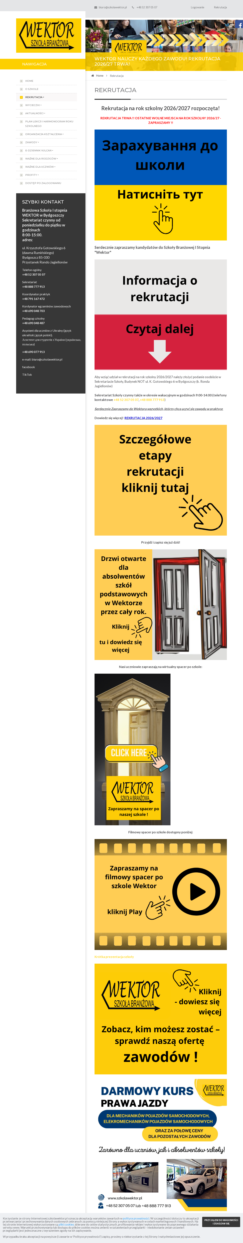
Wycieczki (32, 105)
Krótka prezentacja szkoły (114, 957)
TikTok (27, 374)
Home (29, 80)
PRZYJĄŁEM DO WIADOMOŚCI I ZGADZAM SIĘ (221, 1222)
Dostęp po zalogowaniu (43, 183)
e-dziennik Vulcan (38, 150)
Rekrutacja (220, 7)
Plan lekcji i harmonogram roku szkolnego (49, 123)
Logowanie (197, 7)
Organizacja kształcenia (43, 134)
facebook (28, 367)
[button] (97, 45)
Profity (31, 175)
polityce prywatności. (136, 1218)
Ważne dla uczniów (39, 166)
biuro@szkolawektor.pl (113, 7)
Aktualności (34, 113)
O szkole (31, 89)
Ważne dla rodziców (40, 158)
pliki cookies (66, 1224)
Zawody (31, 142)
